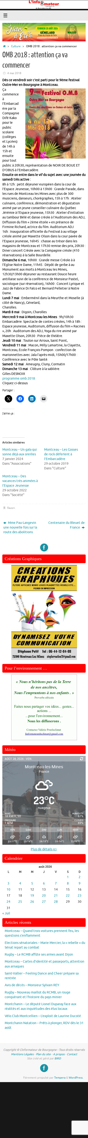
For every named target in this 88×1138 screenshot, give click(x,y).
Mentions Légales (22, 1054)
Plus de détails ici (44, 849)
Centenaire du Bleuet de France (66, 525)
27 (44, 902)
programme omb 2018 (18, 379)
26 (32, 902)
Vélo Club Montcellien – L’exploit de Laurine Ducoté (43, 1016)
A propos (59, 1054)
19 (32, 896)
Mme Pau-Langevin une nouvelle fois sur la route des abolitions (20, 527)
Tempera (59, 1078)
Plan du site (43, 1054)
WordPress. (76, 1078)
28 (56, 902)
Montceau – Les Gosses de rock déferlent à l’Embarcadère (61, 454)
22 (68, 896)
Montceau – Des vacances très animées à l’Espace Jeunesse (20, 481)
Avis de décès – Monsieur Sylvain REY (32, 985)
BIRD (57, 1058)
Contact (72, 1054)
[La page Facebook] (44, 547)
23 (79, 896)
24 (8, 902)
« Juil (6, 913)
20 (44, 896)
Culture (16, 46)
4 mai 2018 (14, 73)
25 (20, 902)
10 (8, 890)
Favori (11, 508)
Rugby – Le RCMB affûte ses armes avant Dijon (39, 955)
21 (56, 896)
